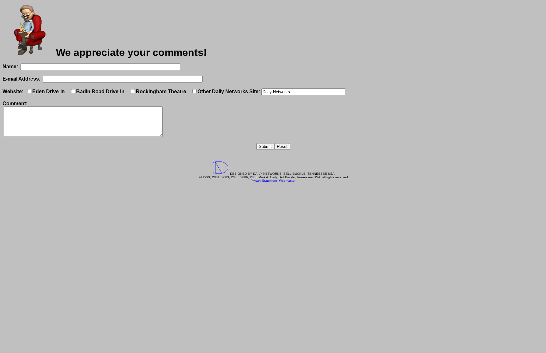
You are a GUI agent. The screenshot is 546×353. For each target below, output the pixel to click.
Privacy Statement (264, 180)
